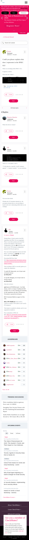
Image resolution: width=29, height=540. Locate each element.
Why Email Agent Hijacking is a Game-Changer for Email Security (14, 473)
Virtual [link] (11, 433)
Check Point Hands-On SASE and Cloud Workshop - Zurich (14, 464)
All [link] (6, 433)
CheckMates (9, 497)
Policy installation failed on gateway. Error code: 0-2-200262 (13, 403)
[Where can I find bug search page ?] (2, 107)
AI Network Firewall (8, 37)
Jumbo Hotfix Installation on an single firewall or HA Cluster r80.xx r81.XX (14, 415)
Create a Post (22, 32)
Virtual (6, 437)
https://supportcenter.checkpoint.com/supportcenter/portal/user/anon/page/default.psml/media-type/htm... (15, 261)
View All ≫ (5, 389)
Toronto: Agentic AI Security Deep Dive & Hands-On (14, 454)
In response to (9, 235)
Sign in (7, 524)
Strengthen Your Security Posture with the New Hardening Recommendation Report (14, 409)
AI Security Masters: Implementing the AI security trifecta (14, 483)
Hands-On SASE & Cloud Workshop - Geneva (12, 491)
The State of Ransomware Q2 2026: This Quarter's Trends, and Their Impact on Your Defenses (14, 443)
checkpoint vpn (10, 86)
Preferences (23, 12)
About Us (23, 536)
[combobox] (14, 43)
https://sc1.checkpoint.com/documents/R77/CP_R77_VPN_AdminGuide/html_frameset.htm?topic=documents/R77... (15, 316)
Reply (13, 100)
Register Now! (13, 26)
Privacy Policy (24, 8)
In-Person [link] (18, 433)
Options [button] (26, 37)
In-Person (7, 448)
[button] (5, 13)
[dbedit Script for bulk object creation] (26, 107)
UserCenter (15, 538)
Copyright (10, 536)
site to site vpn (7, 87)
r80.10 (15, 86)
